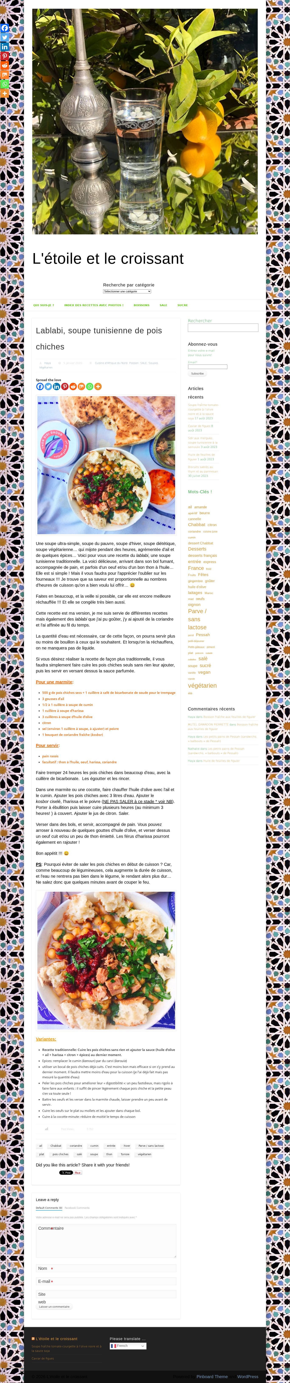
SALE (163, 305)
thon (109, 1154)
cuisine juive (210, 531)
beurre (205, 513)
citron (212, 525)
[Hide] (1, 102)
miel (191, 599)
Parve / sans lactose (151, 1145)
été (190, 693)
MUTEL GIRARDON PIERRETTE (208, 724)
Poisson (134, 363)
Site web (42, 1298)
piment (211, 647)
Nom (45, 1269)
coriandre (76, 1145)
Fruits (192, 575)
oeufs (200, 599)
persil (191, 635)
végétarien (144, 1154)
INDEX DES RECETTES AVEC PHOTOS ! (94, 305)
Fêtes (203, 574)
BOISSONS (141, 305)
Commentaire (45, 1229)
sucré (205, 665)
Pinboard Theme (212, 1376)
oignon (194, 604)
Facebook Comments (77, 1208)
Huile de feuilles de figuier (221, 760)
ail (40, 1145)
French (122, 1346)
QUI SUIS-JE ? (43, 305)
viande (191, 678)
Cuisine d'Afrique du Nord (111, 363)
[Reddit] (73, 386)
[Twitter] (48, 386)
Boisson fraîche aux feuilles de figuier (229, 716)
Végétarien (46, 367)
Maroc (209, 593)
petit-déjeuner (196, 641)
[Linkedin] (56, 386)
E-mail (45, 1282)
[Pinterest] (65, 386)
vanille (192, 672)
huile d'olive (197, 587)
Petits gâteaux (196, 647)
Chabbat (56, 1145)
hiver (127, 1145)
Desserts (197, 549)
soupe (94, 1154)
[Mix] (81, 386)
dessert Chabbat (200, 543)
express (209, 562)
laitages (195, 592)
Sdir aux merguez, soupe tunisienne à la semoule (203, 443)
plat (41, 1154)
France (196, 568)
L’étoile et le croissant (56, 1339)
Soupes (153, 363)
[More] (98, 386)
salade (209, 653)
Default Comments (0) (49, 1208)
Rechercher (200, 320)
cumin (94, 1145)
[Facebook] (40, 386)
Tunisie (125, 1154)
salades (192, 659)
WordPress (247, 1376)
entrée (111, 1145)
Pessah (203, 634)
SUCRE (182, 305)
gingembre (195, 581)
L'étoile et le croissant (108, 258)
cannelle (194, 519)
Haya (47, 363)
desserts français (202, 555)
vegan (204, 672)
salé (79, 1154)
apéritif (192, 513)
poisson (199, 653)
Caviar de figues (199, 426)
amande (200, 507)
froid (208, 569)
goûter (210, 581)
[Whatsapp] (89, 386)
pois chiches (60, 1154)
